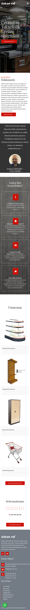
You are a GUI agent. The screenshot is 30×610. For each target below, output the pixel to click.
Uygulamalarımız (8, 595)
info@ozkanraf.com (11, 569)
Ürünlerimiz (6, 590)
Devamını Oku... (8, 114)
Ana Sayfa (6, 586)
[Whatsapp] (4, 605)
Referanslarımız (8, 597)
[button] (9, 514)
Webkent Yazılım (20, 608)
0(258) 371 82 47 (10, 576)
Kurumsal (6, 588)
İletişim (5, 599)
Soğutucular (6, 592)
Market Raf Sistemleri (8, 348)
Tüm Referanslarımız (15, 524)
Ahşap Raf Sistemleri (8, 389)
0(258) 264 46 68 (10, 574)
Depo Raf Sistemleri (8, 430)
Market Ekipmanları (8, 470)
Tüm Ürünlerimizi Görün (15, 483)
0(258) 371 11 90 (10, 578)
